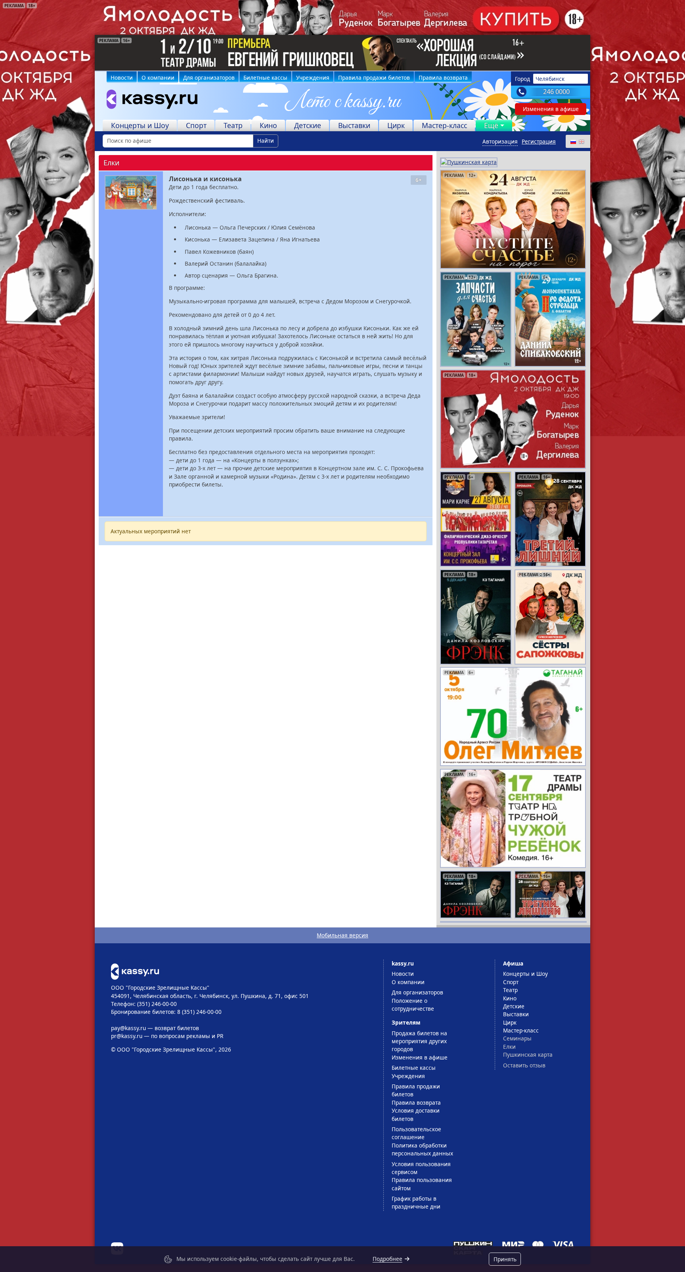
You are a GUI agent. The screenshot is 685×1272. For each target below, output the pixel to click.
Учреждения (312, 77)
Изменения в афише (551, 109)
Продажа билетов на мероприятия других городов (419, 1041)
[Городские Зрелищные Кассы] (149, 101)
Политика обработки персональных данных (422, 1149)
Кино (268, 125)
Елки (509, 1046)
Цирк (396, 125)
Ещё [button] (491, 125)
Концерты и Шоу (140, 125)
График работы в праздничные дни (416, 1202)
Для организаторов (209, 77)
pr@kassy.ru (126, 1036)
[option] (342, 53)
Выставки (354, 125)
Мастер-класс (444, 125)
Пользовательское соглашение (416, 1133)
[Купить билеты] (135, 971)
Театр (233, 125)
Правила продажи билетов (374, 77)
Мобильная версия (342, 935)
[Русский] (573, 141)
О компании (158, 77)
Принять (505, 1259)
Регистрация (539, 141)
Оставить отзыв (524, 1065)
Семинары (517, 1038)
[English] (581, 141)
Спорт (196, 125)
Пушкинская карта (528, 1054)
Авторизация (500, 141)
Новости (122, 77)
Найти (265, 140)
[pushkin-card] (468, 161)
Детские (307, 125)
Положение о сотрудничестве (413, 1004)
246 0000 (556, 91)
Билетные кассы (265, 77)
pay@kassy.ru (128, 1028)
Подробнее (387, 1258)
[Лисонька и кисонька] (131, 192)
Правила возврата (443, 77)
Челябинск (550, 78)
